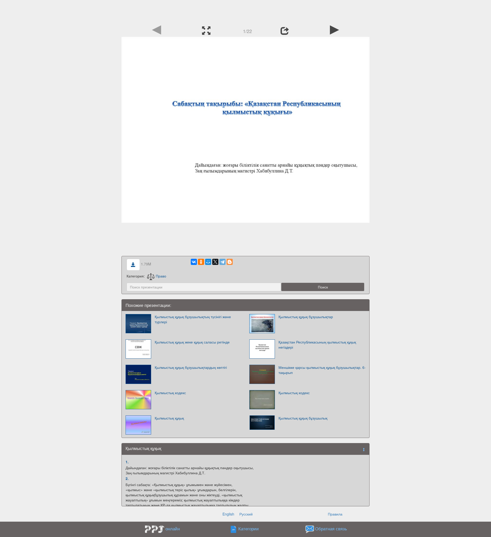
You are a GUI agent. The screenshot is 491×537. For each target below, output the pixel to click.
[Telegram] (222, 262)
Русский (246, 514)
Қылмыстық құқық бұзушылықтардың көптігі (191, 367)
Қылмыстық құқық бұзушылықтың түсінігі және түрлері (193, 319)
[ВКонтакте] (194, 262)
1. (127, 461)
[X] (215, 262)
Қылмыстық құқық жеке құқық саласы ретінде (192, 342)
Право (161, 275)
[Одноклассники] (201, 262)
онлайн (172, 528)
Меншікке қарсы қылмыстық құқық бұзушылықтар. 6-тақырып (322, 370)
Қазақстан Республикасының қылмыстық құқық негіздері (317, 344)
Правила (335, 514)
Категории (248, 528)
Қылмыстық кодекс (170, 392)
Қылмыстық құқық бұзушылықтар (305, 316)
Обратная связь (331, 528)
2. (127, 478)
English (228, 514)
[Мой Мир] (208, 262)
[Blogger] (230, 262)
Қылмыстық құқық (169, 418)
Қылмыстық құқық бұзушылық (302, 418)
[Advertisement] (245, 11)
